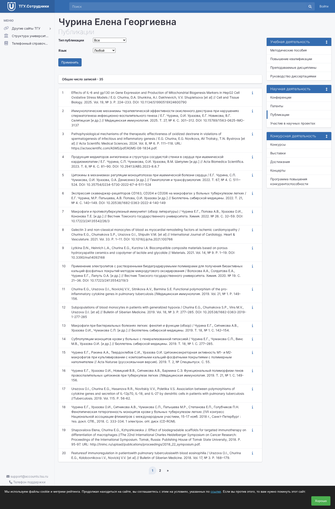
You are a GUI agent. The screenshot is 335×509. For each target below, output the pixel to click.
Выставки (278, 153)
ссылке (216, 491)
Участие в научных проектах (292, 123)
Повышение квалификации (291, 59)
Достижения (280, 162)
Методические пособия (288, 50)
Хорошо (321, 501)
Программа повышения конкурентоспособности (289, 181)
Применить (70, 62)
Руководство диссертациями (293, 76)
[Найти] (310, 6)
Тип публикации (71, 40)
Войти (324, 6)
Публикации (279, 115)
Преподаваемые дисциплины (293, 67)
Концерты (278, 170)
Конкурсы (278, 144)
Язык (62, 50)
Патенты (276, 106)
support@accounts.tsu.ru (29, 476)
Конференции (280, 97)
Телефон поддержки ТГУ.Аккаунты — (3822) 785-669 (27, 484)
